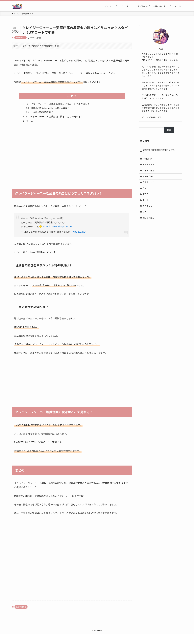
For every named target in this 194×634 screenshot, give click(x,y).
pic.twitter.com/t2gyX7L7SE (57, 226)
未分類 (146, 200)
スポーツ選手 (149, 170)
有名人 (146, 194)
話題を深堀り (20, 37)
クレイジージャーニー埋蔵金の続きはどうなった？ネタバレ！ (58, 104)
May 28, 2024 (79, 231)
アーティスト (148, 164)
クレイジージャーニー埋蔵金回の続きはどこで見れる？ (54, 116)
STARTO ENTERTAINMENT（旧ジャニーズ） (161, 151)
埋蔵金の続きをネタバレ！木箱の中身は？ (50, 108)
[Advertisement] (71, 156)
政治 (145, 188)
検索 (169, 129)
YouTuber (147, 158)
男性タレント (149, 205)
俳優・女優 (148, 176)
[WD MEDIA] (17, 6)
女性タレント (149, 182)
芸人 (145, 211)
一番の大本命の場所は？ (42, 111)
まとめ (29, 121)
